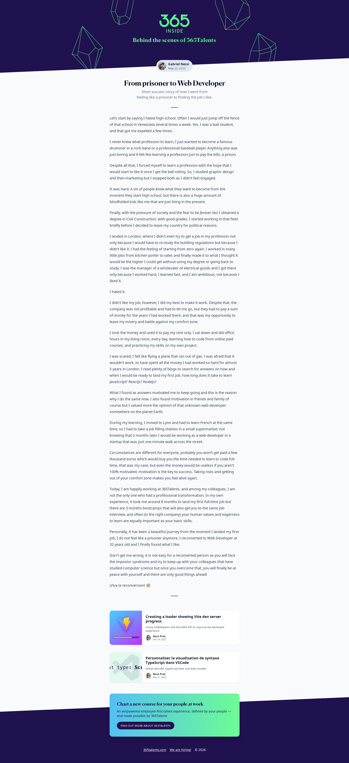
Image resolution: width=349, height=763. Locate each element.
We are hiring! (180, 750)
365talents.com (154, 750)
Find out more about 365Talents (146, 725)
